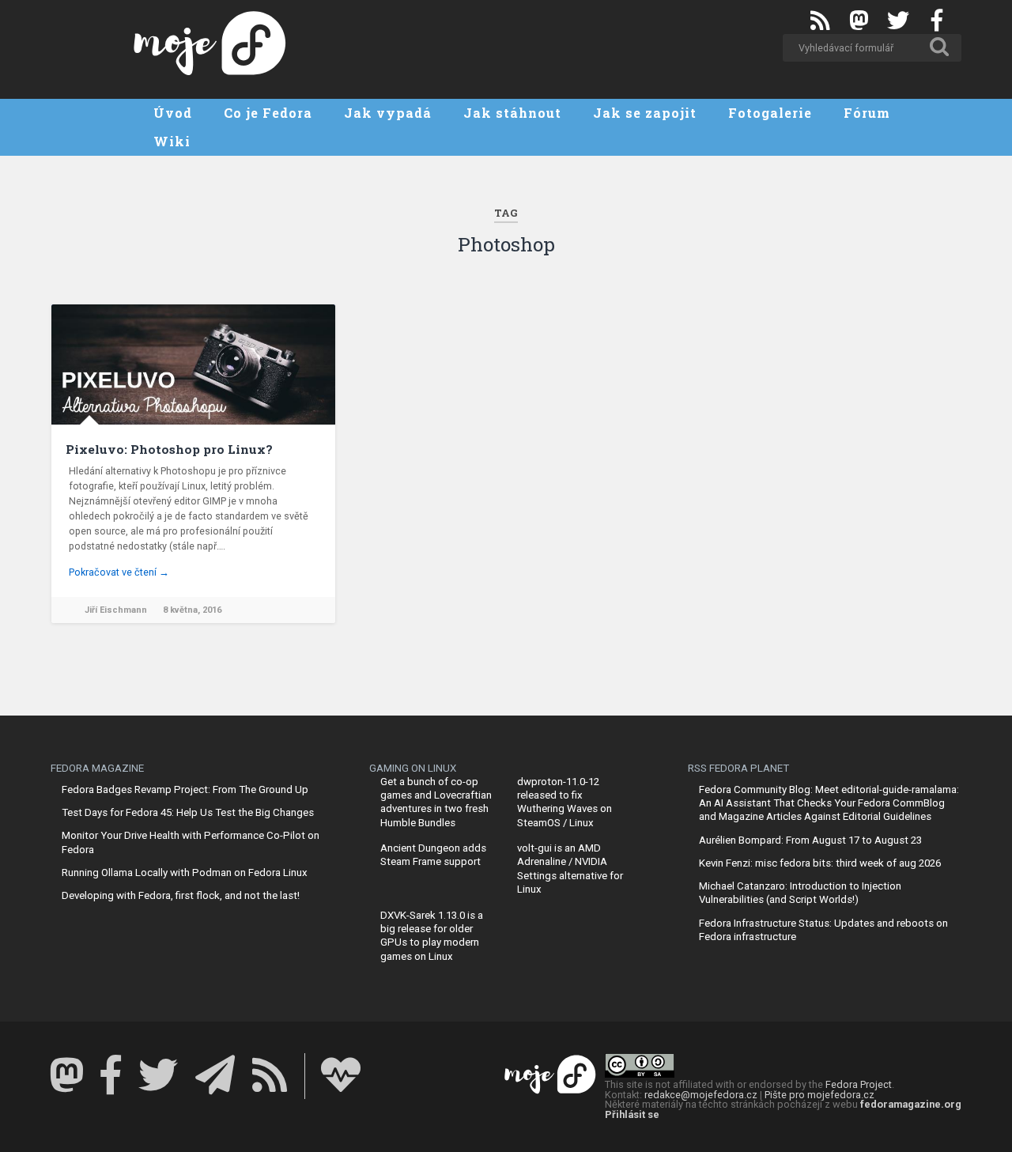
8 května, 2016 (192, 610)
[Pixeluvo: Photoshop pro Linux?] (193, 364)
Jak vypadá (388, 112)
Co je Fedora (268, 112)
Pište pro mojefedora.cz (819, 1095)
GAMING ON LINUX (412, 768)
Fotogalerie (770, 112)
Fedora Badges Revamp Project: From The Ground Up (185, 789)
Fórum (867, 112)
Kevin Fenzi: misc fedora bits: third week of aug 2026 (820, 863)
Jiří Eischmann (116, 610)
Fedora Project (858, 1084)
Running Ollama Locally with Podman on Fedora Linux (185, 872)
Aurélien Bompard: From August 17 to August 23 (810, 840)
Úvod (172, 112)
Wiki (172, 141)
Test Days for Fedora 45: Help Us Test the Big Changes (188, 812)
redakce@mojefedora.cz (700, 1095)
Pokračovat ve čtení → (119, 572)
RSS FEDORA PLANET (738, 768)
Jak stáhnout (512, 112)
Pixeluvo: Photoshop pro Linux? (169, 449)
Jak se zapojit (645, 112)
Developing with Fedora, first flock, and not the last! (181, 895)
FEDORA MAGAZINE (97, 768)
